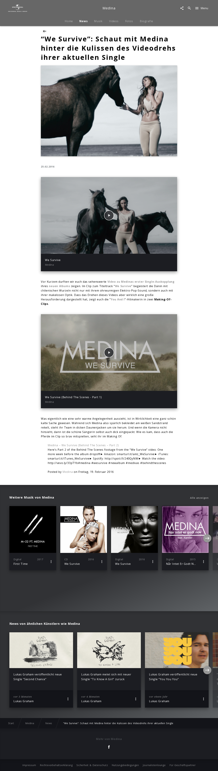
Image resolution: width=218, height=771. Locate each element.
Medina (68, 472)
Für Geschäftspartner (182, 765)
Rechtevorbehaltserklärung (56, 765)
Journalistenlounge (154, 765)
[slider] (95, 249)
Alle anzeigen (199, 498)
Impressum (29, 765)
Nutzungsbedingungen (125, 765)
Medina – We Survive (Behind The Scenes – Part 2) (83, 445)
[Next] (207, 538)
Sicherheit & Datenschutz (92, 765)
